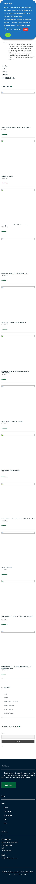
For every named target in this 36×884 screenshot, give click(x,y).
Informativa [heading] (8, 3)
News (6, 697)
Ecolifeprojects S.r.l (14, 872)
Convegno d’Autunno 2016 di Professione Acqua (14, 225)
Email (3, 733)
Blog (5, 694)
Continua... (4, 134)
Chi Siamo (7, 811)
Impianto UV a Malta (7, 176)
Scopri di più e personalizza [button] (13, 29)
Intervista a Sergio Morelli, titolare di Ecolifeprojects (15, 127)
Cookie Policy (23, 875)
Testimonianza (8, 713)
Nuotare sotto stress (6, 567)
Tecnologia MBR (9, 705)
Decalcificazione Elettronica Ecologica (11, 421)
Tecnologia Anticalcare (11, 701)
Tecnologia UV (8, 709)
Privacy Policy (13, 875)
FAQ (5, 823)
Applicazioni (8, 815)
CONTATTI (8, 785)
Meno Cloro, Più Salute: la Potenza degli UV (13, 322)
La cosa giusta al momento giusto (10, 470)
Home (6, 808)
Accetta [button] (8, 35)
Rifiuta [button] (25, 29)
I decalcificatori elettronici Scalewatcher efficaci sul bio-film (18, 519)
